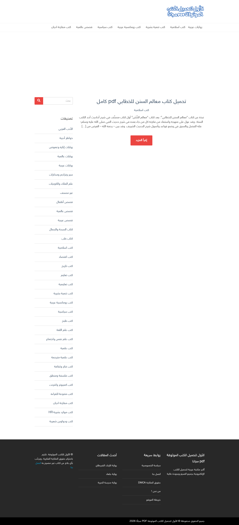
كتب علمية (66, 348)
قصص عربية (65, 220)
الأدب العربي (65, 129)
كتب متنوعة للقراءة (62, 394)
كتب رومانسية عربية (129, 27)
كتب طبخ (67, 321)
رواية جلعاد (111, 474)
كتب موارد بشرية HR (61, 412)
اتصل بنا (156, 474)
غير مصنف (66, 193)
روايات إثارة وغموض (61, 147)
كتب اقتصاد (66, 257)
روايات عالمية (65, 156)
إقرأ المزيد (141, 140)
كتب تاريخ (67, 266)
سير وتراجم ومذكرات (61, 175)
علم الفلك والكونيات (61, 184)
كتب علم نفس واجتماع (59, 339)
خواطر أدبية (66, 138)
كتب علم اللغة (65, 330)
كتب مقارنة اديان (61, 27)
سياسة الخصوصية (151, 465)
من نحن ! (156, 491)
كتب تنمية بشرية (155, 27)
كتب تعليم (67, 275)
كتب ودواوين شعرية (61, 421)
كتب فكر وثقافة (63, 367)
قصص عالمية (84, 27)
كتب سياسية (105, 27)
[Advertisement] (119, 58)
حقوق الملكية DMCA (149, 482)
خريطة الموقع (153, 500)
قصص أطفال (64, 202)
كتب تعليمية (66, 284)
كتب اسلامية (177, 27)
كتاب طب (67, 239)
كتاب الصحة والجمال (61, 229)
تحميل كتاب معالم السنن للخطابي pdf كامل (141, 102)
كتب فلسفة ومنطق (61, 376)
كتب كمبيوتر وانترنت (61, 385)
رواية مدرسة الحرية (107, 482)
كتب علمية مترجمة (62, 357)
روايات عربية (195, 27)
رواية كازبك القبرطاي (106, 465)
